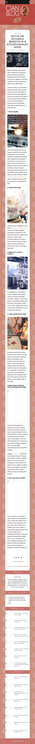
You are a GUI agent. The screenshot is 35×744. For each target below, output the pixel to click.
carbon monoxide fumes (19, 228)
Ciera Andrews (18, 561)
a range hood (16, 454)
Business (17, 33)
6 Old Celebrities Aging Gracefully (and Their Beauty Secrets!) (21, 664)
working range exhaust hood (16, 177)
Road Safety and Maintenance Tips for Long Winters (21, 693)
